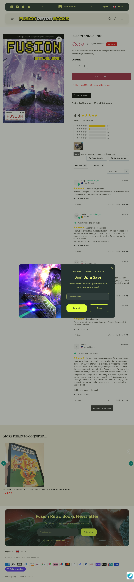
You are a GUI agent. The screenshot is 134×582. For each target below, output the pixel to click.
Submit (76, 308)
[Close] (111, 267)
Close (99, 308)
